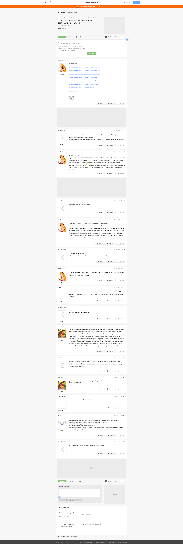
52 (115, 36)
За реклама (86, 542)
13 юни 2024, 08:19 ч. (92, 17)
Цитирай (122, 103)
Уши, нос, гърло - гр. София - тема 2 (91, 525)
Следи (71, 36)
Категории (63, 536)
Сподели (102, 103)
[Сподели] (80, 37)
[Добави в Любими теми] (76, 37)
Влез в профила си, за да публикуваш (70, 500)
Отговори (62, 36)
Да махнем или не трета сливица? (91, 512)
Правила (91, 542)
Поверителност (104, 542)
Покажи (91, 53)
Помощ (109, 542)
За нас (81, 542)
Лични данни (97, 542)
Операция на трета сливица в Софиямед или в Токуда (67, 525)
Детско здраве (65, 516)
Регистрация (127, 2)
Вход (136, 2)
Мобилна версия (120, 542)
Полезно (111, 103)
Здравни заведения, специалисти (68, 528)
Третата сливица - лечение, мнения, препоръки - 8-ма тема (76, 21)
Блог (126, 542)
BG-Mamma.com (65, 542)
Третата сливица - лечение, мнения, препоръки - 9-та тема (67, 513)
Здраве (68, 536)
